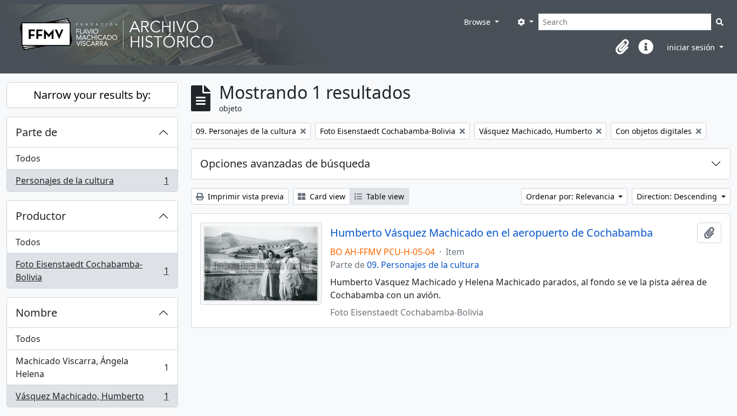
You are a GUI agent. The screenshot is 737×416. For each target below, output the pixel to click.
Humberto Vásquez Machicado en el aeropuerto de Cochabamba (491, 232)
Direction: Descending (678, 196)
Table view (384, 196)
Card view (326, 196)
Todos (28, 158)
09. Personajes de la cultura (423, 265)
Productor (41, 216)
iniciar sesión (692, 47)
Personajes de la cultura (92, 183)
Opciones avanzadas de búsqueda (285, 163)
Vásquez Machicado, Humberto (92, 398)
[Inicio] (232, 34)
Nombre (36, 312)
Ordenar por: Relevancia (571, 196)
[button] (622, 47)
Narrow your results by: (92, 95)
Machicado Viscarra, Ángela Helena (92, 367)
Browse (478, 22)
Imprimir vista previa (245, 196)
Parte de (36, 132)
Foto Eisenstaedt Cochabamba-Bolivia (92, 270)
